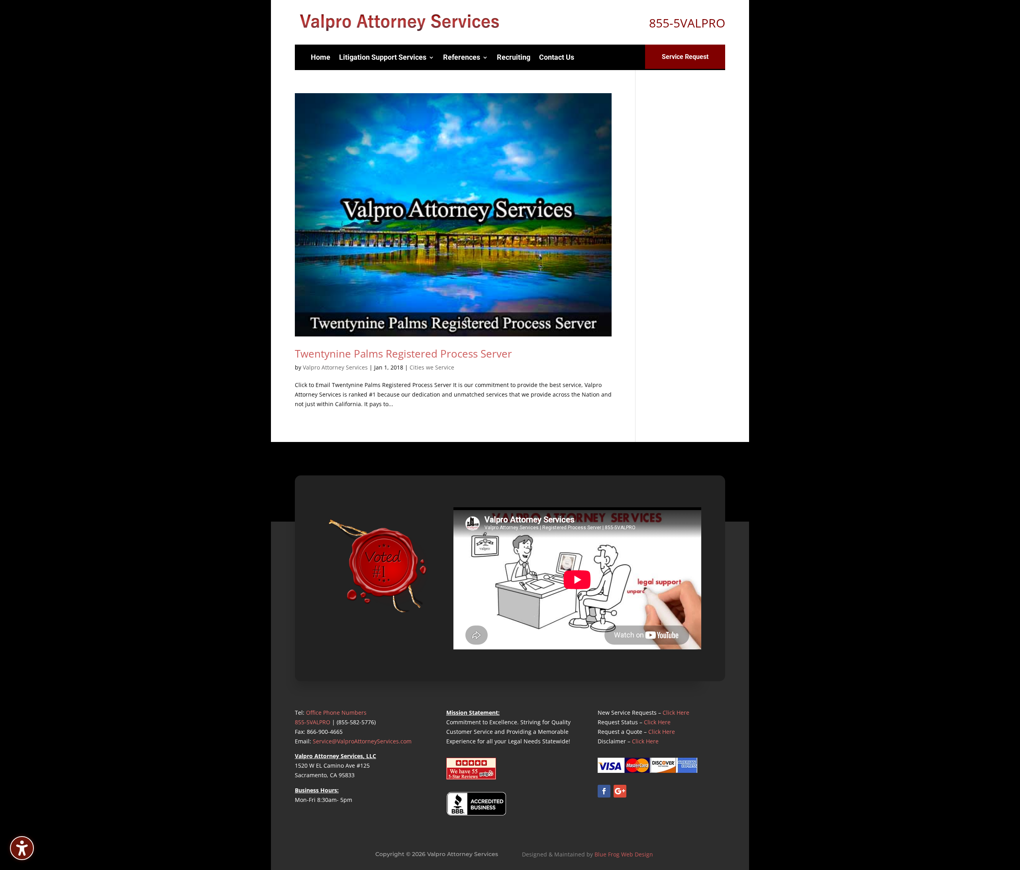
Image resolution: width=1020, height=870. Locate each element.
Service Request (685, 57)
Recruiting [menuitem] (513, 57)
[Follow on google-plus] (620, 791)
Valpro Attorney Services (335, 367)
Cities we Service (432, 367)
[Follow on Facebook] (604, 791)
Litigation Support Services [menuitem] (382, 57)
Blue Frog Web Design (623, 854)
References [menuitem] (461, 57)
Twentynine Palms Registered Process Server (403, 353)
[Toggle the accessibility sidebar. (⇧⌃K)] (22, 848)
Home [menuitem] (320, 57)
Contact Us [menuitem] (556, 57)
